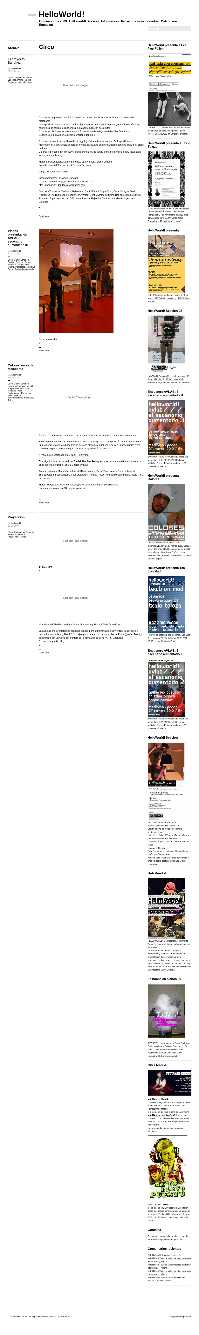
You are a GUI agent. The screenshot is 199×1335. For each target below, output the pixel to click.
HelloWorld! (22, 1316)
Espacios (46, 24)
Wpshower (186, 1316)
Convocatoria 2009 (53, 21)
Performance (14, 393)
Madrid (27, 80)
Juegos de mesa (16, 388)
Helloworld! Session (84, 21)
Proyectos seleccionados (140, 21)
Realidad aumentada (24, 269)
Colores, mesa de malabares (20, 367)
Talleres (11, 400)
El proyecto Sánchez (16, 60)
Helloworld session (16, 386)
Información (110, 21)
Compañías (19, 77)
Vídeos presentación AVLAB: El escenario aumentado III (18, 238)
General (21, 534)
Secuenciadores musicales (20, 398)
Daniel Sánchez (21, 260)
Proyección (16, 517)
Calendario (169, 21)
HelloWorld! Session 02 (170, 1255)
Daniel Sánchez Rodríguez (88, 461)
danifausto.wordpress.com (71, 185)
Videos (23, 537)
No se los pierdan (48, 339)
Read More (44, 216)
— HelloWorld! (56, 14)
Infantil (20, 80)
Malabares (20, 267)
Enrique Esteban (15, 262)
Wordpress (66, 1316)
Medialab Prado (15, 391)
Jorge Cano (23, 264)
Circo (10, 77)
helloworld (16, 68)
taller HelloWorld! (80, 455)
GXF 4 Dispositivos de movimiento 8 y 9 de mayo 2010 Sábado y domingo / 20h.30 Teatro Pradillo (169, 298)
